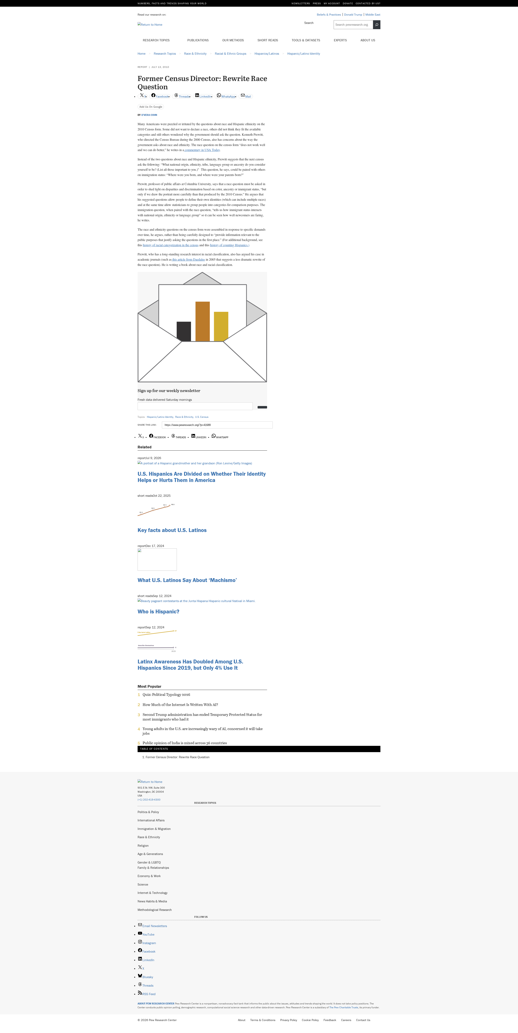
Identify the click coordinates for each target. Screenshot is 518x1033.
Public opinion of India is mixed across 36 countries (185, 743)
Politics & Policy (148, 812)
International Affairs (151, 820)
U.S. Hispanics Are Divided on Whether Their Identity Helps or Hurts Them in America (202, 476)
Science (143, 884)
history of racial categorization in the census (170, 245)
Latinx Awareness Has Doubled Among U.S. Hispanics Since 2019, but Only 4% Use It (190, 664)
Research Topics (157, 40)
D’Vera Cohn (149, 115)
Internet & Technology (153, 893)
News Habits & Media (152, 901)
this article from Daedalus (188, 259)
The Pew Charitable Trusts (343, 1007)
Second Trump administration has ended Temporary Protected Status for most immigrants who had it (202, 717)
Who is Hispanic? (158, 611)
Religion (143, 845)
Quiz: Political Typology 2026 (166, 694)
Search (309, 23)
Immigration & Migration (154, 829)
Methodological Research (155, 910)
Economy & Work (149, 876)
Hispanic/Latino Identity (160, 417)
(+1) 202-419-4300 (149, 799)
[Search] (376, 24)
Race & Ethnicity (184, 417)
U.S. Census (201, 417)
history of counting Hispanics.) (229, 245)
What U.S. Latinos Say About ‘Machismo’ (187, 580)
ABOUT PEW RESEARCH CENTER (156, 1003)
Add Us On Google (150, 107)
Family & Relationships (153, 868)
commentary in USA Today (202, 150)
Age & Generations (150, 854)
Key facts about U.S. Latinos (172, 530)
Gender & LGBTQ (149, 862)
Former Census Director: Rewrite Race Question (178, 757)
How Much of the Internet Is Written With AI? (180, 704)
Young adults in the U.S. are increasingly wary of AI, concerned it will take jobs (203, 731)
